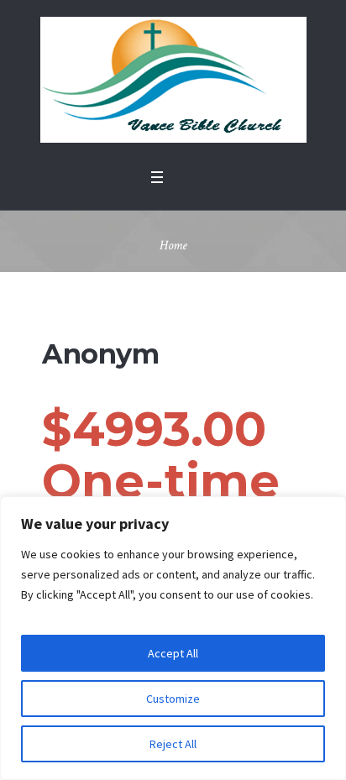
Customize (173, 698)
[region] (173, 638)
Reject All (173, 743)
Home (173, 245)
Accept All (173, 653)
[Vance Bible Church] (173, 80)
